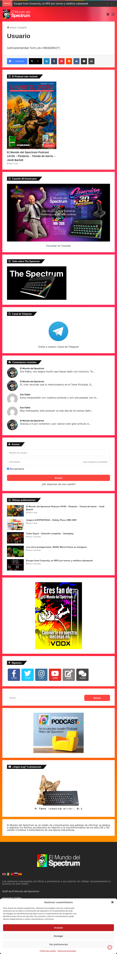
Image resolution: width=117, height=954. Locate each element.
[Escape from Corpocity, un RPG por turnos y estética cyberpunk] (15, 565)
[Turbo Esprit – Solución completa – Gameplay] (15, 538)
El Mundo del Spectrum (32, 368)
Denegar (58, 936)
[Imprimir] (91, 61)
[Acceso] (107, 15)
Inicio (12, 27)
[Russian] (16, 873)
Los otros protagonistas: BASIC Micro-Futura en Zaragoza (56, 547)
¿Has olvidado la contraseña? (95, 462)
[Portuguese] (12, 873)
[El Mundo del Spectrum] (16, 14)
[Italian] (8, 873)
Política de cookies (48, 951)
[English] (4, 873)
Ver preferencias (58, 944)
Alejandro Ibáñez (12, 897)
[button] (112, 902)
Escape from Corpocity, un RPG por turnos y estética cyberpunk (51, 3)
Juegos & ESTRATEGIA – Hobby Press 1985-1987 (51, 520)
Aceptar (58, 927)
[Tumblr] (54, 61)
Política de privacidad (66, 951)
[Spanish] (20, 873)
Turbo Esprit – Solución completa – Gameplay (50, 533)
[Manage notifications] (109, 947)
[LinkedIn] (47, 61)
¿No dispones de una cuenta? (59, 484)
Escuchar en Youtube (58, 245)
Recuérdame (16, 469)
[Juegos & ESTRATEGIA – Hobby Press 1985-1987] (15, 524)
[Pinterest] (61, 61)
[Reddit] (69, 61)
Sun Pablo (25, 394)
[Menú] (113, 15)
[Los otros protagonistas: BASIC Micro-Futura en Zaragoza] (15, 551)
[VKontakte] (76, 61)
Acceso (58, 478)
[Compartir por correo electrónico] (84, 61)
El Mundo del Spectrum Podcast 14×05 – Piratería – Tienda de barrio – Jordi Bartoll (31, 156)
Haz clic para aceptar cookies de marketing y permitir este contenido (58, 213)
